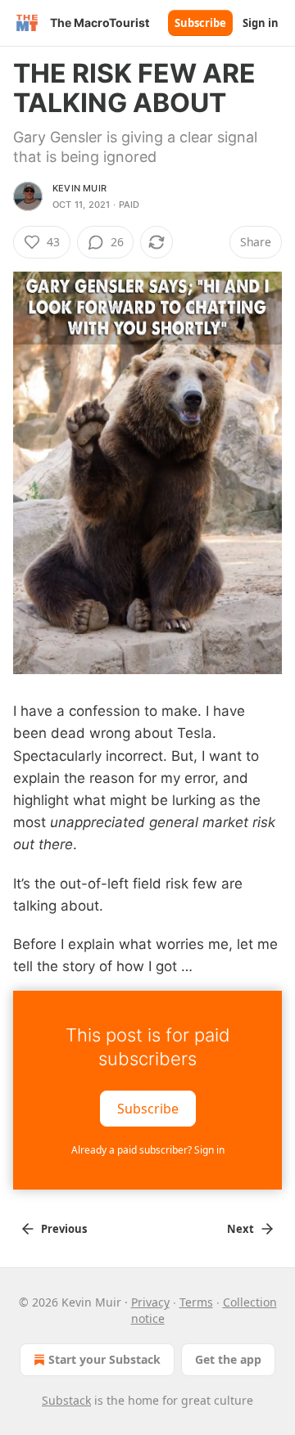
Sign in (261, 23)
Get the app (228, 1359)
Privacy (150, 1302)
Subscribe (200, 23)
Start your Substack (104, 1359)
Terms (196, 1302)
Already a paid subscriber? (148, 1150)
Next (240, 1228)
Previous (64, 1228)
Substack (66, 1400)
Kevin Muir (79, 188)
